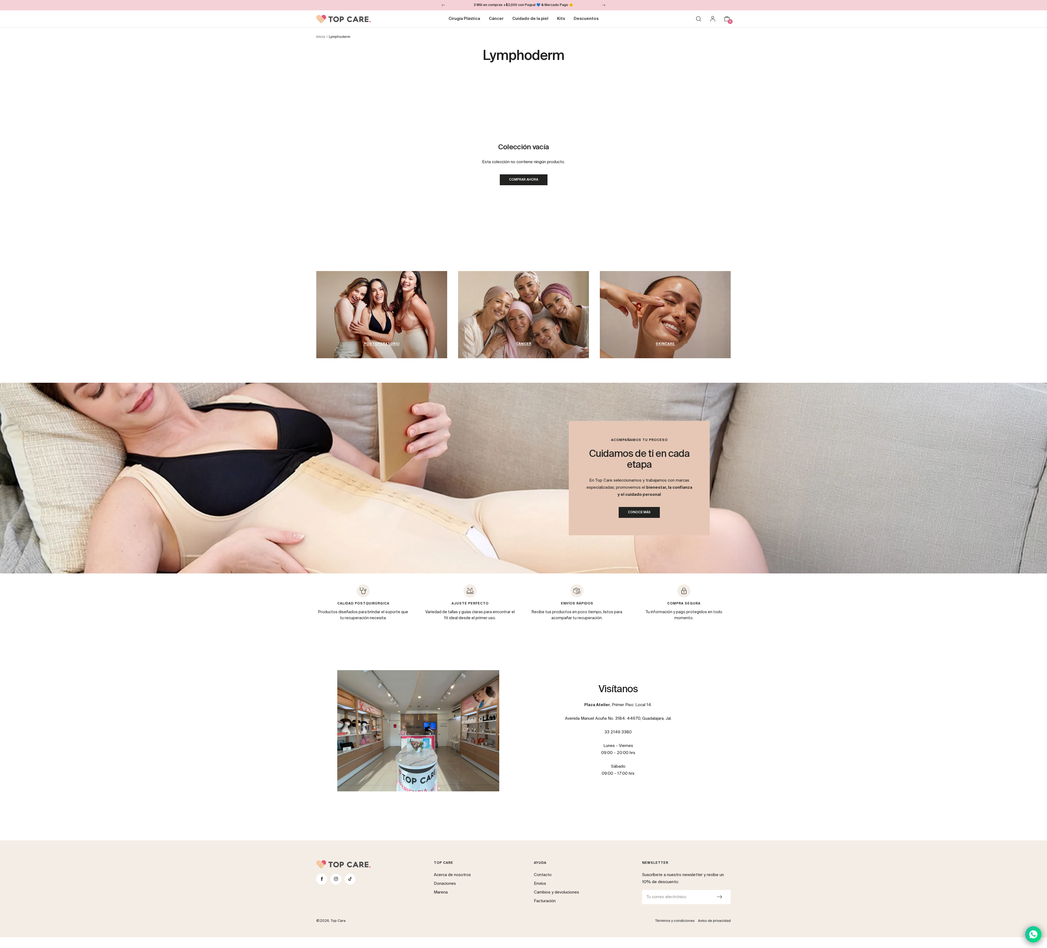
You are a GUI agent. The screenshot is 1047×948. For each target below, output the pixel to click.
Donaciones (445, 884)
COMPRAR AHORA (523, 179)
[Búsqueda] (698, 19)
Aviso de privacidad (714, 921)
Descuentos (586, 19)
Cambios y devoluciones (556, 892)
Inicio (320, 37)
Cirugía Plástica (464, 19)
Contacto (543, 875)
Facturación (545, 901)
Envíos (540, 884)
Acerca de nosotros (452, 875)
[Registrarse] (719, 897)
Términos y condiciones (675, 921)
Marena (441, 892)
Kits (561, 19)
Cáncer (496, 19)
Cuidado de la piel (530, 19)
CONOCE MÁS (639, 512)
